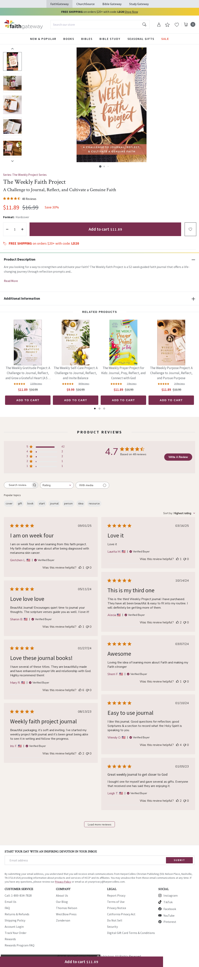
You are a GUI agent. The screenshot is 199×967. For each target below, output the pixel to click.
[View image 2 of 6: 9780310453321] (12, 83)
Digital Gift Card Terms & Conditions (131, 933)
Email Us (10, 902)
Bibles (87, 39)
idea (80, 503)
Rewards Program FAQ (19, 945)
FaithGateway (59, 4)
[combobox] (100, 24)
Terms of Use (116, 902)
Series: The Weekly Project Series (25, 175)
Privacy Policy (63, 881)
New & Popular (43, 39)
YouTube (169, 915)
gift (20, 503)
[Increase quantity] (22, 229)
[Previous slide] (12, 48)
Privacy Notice (116, 908)
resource (94, 503)
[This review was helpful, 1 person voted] (80, 567)
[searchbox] (17, 485)
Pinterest (169, 922)
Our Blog (62, 902)
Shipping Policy (15, 920)
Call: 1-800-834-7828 (18, 895)
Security (112, 926)
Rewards (10, 939)
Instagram (170, 895)
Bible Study (110, 39)
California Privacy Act (121, 914)
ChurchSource (85, 4)
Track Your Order (15, 933)
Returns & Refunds (17, 914)
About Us (62, 895)
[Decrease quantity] (7, 229)
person (68, 503)
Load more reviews (99, 824)
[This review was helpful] (177, 622)
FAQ (7, 908)
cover (9, 503)
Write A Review (178, 457)
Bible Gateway (111, 4)
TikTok (168, 902)
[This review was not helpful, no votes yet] (87, 567)
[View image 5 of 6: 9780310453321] (12, 148)
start (42, 503)
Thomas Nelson (66, 908)
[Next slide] (12, 161)
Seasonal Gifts (140, 39)
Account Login (14, 926)
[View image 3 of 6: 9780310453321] (12, 105)
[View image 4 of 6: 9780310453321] (12, 126)
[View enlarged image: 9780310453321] (111, 104)
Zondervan (63, 920)
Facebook (169, 909)
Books (68, 39)
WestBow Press (66, 914)
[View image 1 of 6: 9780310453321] (12, 61)
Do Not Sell (114, 920)
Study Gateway (139, 4)
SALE (165, 39)
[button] (100, 166)
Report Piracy (116, 895)
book (30, 503)
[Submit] (144, 24)
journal (54, 503)
